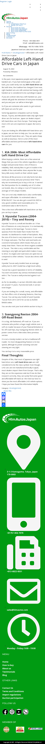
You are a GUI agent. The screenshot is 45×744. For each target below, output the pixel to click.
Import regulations (11, 694)
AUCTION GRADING (18, 30)
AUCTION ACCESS (18, 28)
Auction (9, 26)
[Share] (22, 405)
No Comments (8, 76)
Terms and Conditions (13, 691)
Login (9, 1)
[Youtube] (19, 712)
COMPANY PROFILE (18, 24)
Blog (8, 34)
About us (6, 668)
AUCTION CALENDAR (19, 29)
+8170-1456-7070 (35, 46)
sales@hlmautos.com (35, 43)
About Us (9, 23)
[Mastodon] (22, 398)
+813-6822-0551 (34, 41)
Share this (7, 391)
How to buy (10, 33)
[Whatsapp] (25, 712)
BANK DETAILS (16, 25)
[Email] (22, 401)
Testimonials (11, 35)
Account (9, 38)
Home (8, 21)
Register (3, 1)
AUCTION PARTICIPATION (21, 31)
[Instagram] (12, 712)
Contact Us (10, 36)
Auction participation (12, 698)
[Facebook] (22, 394)
